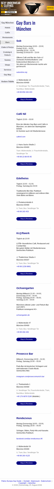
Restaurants (7, 37)
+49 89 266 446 (22, 332)
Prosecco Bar (24, 353)
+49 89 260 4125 (23, 456)
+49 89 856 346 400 (24, 92)
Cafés (7, 33)
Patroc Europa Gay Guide (11, 481)
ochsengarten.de (23, 315)
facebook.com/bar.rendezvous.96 (29, 439)
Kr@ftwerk (23, 233)
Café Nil (21, 113)
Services (7, 70)
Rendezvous (24, 418)
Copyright (22, 483)
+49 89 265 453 (22, 212)
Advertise (32, 483)
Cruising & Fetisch (7, 53)
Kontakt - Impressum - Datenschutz (37, 481)
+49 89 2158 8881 (23, 266)
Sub (18, 40)
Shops (7, 65)
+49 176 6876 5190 (24, 396)
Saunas (7, 60)
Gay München (7, 23)
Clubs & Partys (7, 47)
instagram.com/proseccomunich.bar (30, 377)
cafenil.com (20, 137)
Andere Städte (7, 81)
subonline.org (21, 72)
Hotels (7, 28)
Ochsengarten (25, 288)
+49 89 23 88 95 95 (24, 157)
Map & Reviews (26, 99)
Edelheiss (22, 178)
